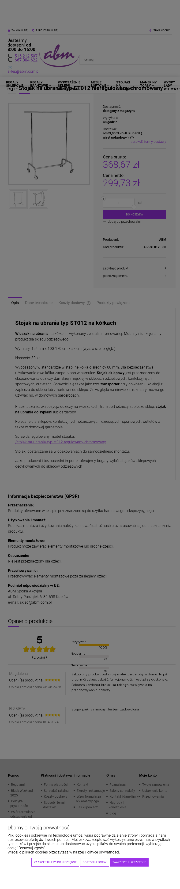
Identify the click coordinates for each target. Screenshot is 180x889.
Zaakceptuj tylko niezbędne (55, 862)
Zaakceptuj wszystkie (129, 862)
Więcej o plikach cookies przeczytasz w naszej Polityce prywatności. (64, 852)
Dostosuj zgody (94, 862)
